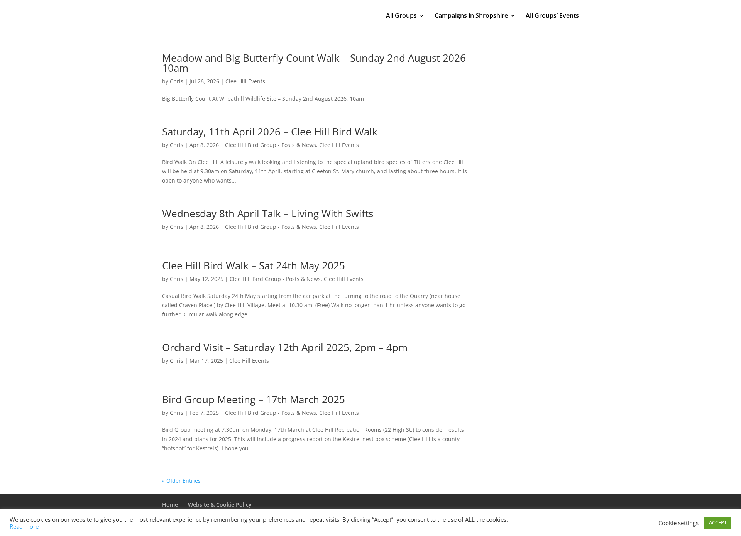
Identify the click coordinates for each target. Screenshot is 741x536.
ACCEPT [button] (718, 522)
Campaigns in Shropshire (471, 16)
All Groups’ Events (552, 16)
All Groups (401, 16)
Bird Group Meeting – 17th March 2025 (253, 399)
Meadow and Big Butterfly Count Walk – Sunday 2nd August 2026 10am (314, 63)
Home (170, 504)
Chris (176, 81)
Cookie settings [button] (678, 522)
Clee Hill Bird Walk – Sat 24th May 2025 (253, 265)
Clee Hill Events (245, 81)
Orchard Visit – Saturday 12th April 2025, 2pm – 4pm (285, 347)
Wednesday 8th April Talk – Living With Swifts (267, 213)
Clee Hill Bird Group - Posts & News (270, 145)
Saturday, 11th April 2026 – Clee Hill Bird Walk (269, 132)
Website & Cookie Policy (220, 504)
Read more (24, 526)
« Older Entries (181, 480)
